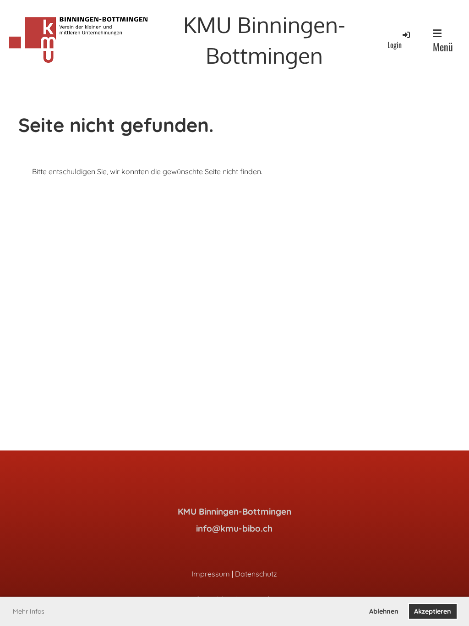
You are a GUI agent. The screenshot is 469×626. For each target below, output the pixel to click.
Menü (443, 46)
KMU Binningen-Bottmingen (264, 40)
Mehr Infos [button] (28, 611)
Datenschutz (256, 573)
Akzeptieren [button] (432, 611)
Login (394, 44)
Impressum (210, 573)
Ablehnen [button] (383, 611)
